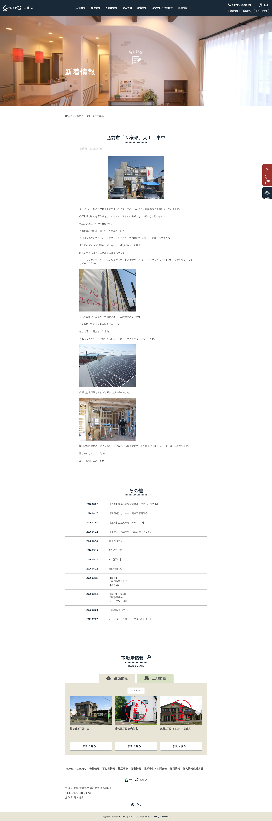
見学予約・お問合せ (162, 8)
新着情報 (141, 8)
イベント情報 (261, 11)
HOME (70, 768)
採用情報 (182, 8)
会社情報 (95, 8)
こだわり (80, 8)
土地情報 (247, 11)
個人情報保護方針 (193, 768)
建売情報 (234, 11)
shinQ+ (136, 690)
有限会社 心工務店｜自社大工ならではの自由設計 (131, 816)
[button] (74, 712)
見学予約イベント (266, 178)
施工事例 (127, 8)
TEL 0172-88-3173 (78, 792)
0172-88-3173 (241, 5)
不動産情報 (111, 8)
